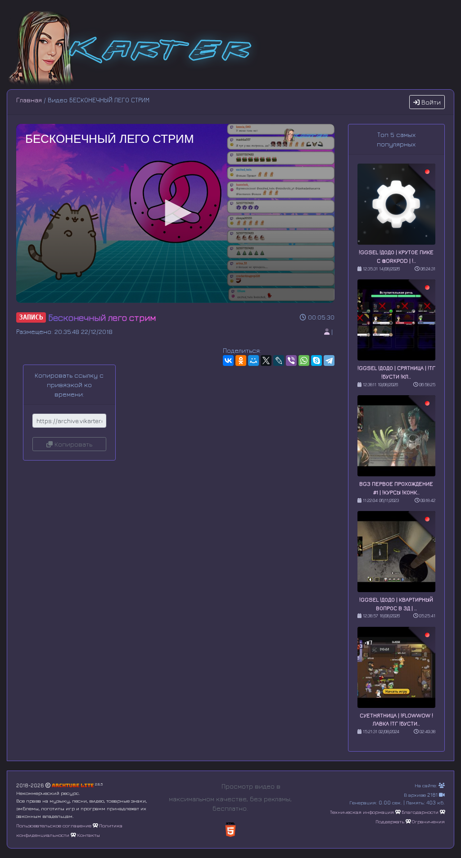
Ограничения (428, 821)
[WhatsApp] (303, 360)
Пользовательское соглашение (53, 825)
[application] (175, 213)
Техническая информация (362, 812)
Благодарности (420, 812)
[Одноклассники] (240, 360)
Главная (29, 100)
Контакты (88, 835)
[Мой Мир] (253, 360)
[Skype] (316, 360)
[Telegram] (329, 360)
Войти (430, 102)
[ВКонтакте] (228, 360)
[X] (266, 360)
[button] (175, 213)
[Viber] (291, 360)
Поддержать (389, 821)
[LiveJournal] (278, 360)
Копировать (72, 444)
